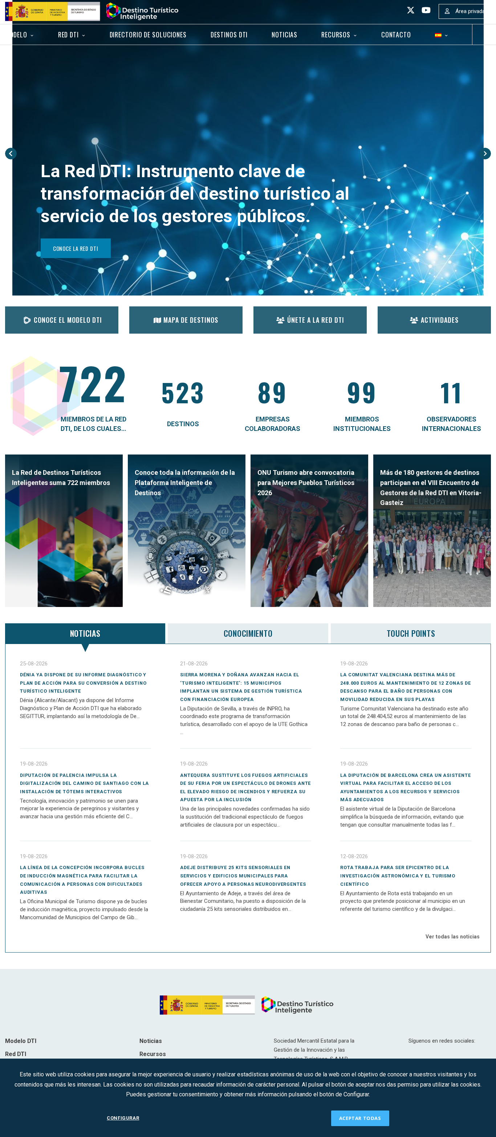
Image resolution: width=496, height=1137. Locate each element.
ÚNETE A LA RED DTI (315, 320)
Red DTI (68, 34)
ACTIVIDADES (440, 320)
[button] (11, 153)
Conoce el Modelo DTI (68, 320)
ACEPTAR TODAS (360, 1118)
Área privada (470, 11)
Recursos (335, 34)
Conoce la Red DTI (75, 248)
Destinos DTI (229, 34)
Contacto (396, 34)
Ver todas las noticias (453, 937)
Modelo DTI (20, 1041)
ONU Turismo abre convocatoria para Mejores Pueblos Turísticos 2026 (305, 482)
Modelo (16, 34)
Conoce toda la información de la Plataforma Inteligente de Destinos (185, 482)
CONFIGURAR (123, 1118)
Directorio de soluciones (148, 34)
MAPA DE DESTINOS (190, 320)
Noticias (284, 34)
